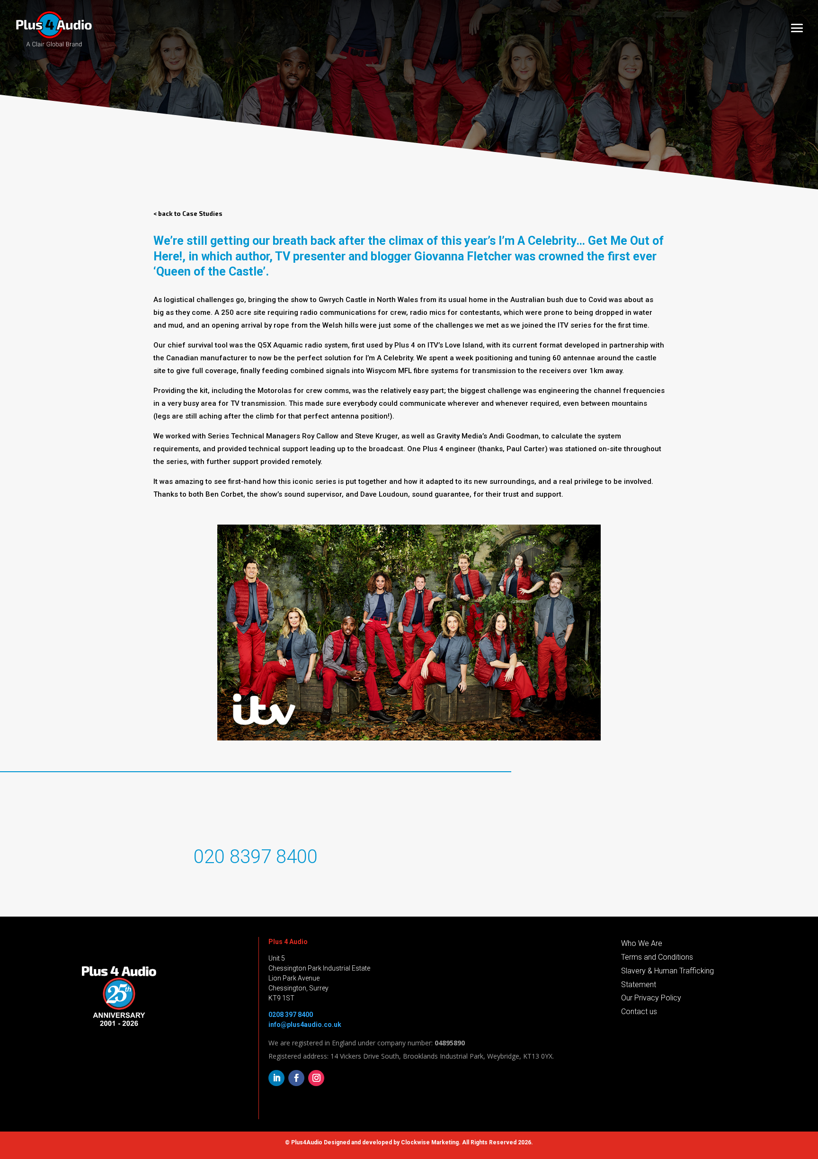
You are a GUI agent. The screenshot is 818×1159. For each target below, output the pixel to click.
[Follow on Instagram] (316, 1078)
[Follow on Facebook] (296, 1078)
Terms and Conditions (657, 957)
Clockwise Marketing (430, 1142)
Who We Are (641, 943)
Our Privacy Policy (651, 997)
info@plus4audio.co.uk (304, 1024)
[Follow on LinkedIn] (276, 1078)
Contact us (639, 1011)
